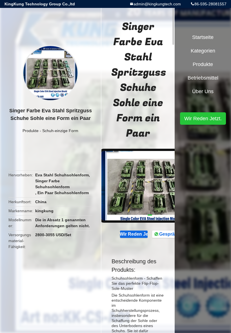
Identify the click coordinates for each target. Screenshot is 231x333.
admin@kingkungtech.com (157, 4)
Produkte (31, 130)
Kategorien (203, 51)
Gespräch (169, 234)
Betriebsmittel (203, 78)
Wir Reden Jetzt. (134, 234)
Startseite (203, 37)
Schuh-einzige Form (60, 130)
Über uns (203, 91)
